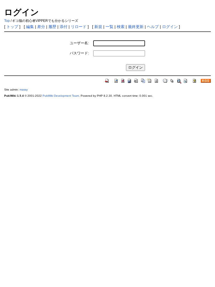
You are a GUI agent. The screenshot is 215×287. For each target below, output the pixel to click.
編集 (30, 26)
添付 (63, 26)
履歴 (52, 26)
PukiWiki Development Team (61, 95)
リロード (79, 26)
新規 (98, 26)
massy (24, 89)
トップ (12, 26)
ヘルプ (153, 26)
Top (7, 20)
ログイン (170, 26)
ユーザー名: (79, 43)
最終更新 (136, 26)
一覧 (109, 26)
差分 (41, 26)
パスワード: (79, 53)
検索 (121, 26)
